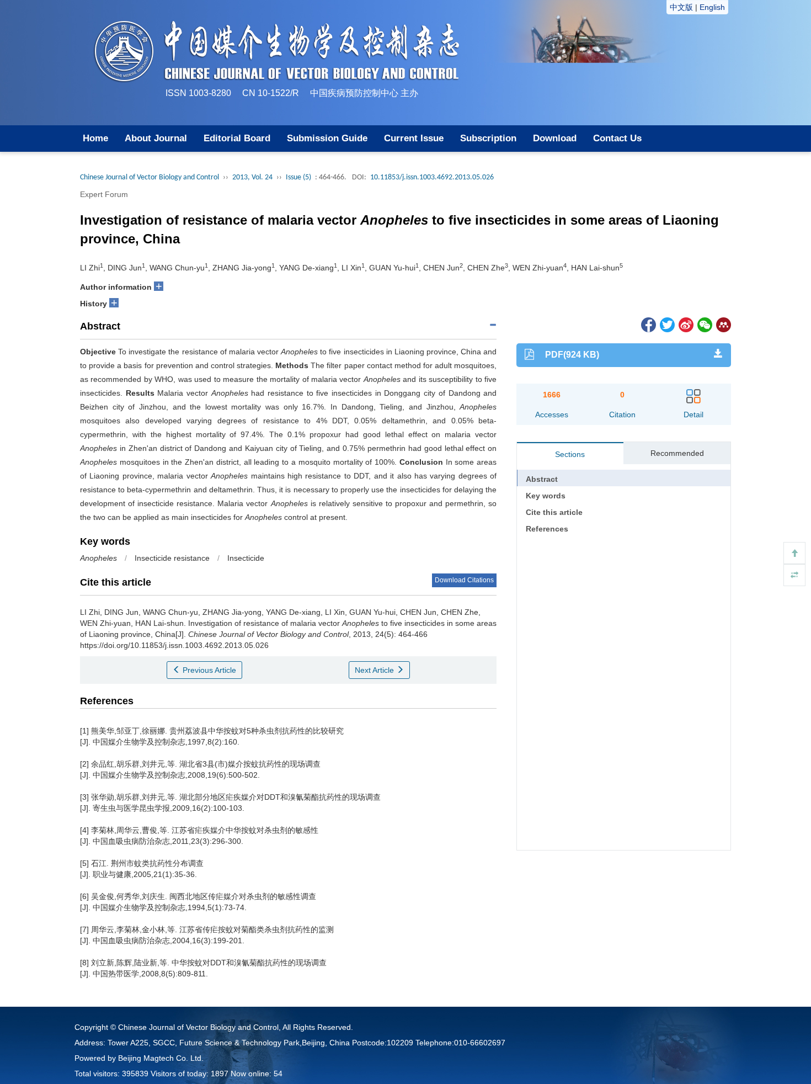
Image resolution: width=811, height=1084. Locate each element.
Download (555, 138)
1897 (219, 1073)
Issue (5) (298, 177)
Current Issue (414, 138)
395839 (135, 1073)
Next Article (375, 670)
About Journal (156, 138)
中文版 (681, 7)
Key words (545, 495)
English (712, 7)
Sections (570, 454)
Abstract (542, 479)
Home (95, 138)
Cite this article (554, 512)
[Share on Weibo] (685, 324)
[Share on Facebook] (647, 324)
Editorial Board (237, 138)
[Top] (794, 553)
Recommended (677, 453)
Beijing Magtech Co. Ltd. (161, 1058)
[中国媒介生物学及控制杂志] (582, 61)
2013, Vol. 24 (252, 177)
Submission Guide (327, 138)
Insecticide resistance (172, 558)
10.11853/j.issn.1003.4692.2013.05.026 (432, 177)
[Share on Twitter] (666, 324)
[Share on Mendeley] (722, 324)
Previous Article (208, 670)
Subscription (488, 138)
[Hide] (794, 575)
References (547, 528)
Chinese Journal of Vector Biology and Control (149, 177)
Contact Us (617, 138)
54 (278, 1073)
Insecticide (245, 558)
